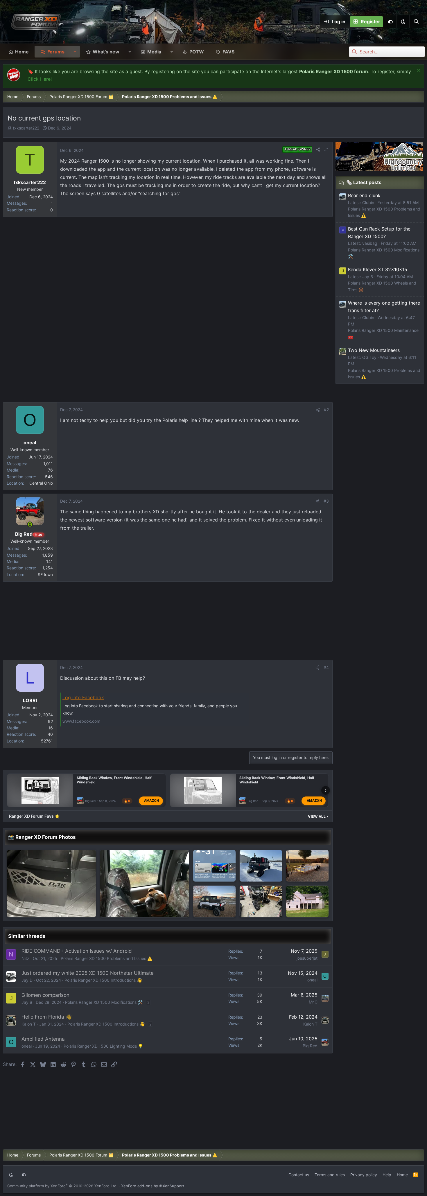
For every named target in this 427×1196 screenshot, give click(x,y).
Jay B (26, 1002)
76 (50, 469)
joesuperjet (307, 958)
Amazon (151, 800)
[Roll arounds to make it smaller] (144, 884)
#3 (326, 501)
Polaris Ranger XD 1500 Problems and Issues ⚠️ (106, 958)
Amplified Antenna (43, 1039)
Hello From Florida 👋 (46, 1017)
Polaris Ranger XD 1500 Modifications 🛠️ (104, 1002)
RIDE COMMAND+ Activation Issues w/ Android (76, 951)
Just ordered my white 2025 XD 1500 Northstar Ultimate (87, 973)
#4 (326, 667)
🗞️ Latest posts (363, 182)
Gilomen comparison (45, 995)
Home (22, 52)
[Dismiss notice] (417, 71)
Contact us (298, 1174)
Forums (55, 52)
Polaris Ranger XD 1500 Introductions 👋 (103, 980)
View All (318, 816)
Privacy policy (363, 1174)
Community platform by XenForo (62, 1186)
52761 (47, 740)
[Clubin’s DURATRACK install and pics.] (260, 866)
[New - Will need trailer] (307, 866)
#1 (326, 149)
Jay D (27, 980)
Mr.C (313, 1001)
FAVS (228, 52)
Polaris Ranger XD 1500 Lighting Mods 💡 (103, 1046)
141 (49, 561)
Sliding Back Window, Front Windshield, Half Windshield (114, 780)
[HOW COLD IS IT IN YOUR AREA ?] (214, 866)
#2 (326, 409)
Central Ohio (41, 483)
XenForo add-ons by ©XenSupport (152, 1186)
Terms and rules (330, 1174)
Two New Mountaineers (374, 350)
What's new (106, 52)
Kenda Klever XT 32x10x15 (377, 269)
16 (50, 727)
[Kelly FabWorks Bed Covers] (214, 901)
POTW (196, 52)
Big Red (90, 801)
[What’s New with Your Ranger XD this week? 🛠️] (51, 884)
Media (154, 52)
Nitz (25, 958)
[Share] (318, 149)
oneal (312, 979)
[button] (403, 21)
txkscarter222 (26, 127)
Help (387, 1174)
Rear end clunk (364, 195)
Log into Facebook (83, 697)
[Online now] (30, 524)
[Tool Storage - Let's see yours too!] (307, 901)
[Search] (416, 21)
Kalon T (28, 1023)
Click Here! (40, 79)
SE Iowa (45, 574)
